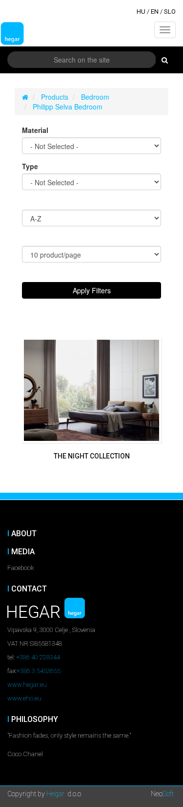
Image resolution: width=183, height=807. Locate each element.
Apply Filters (92, 290)
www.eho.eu (24, 698)
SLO (170, 11)
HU (141, 11)
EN (155, 11)
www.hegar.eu (27, 684)
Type (30, 166)
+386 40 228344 (38, 657)
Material (35, 130)
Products (54, 97)
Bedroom (95, 97)
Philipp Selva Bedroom (67, 106)
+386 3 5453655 (39, 671)
